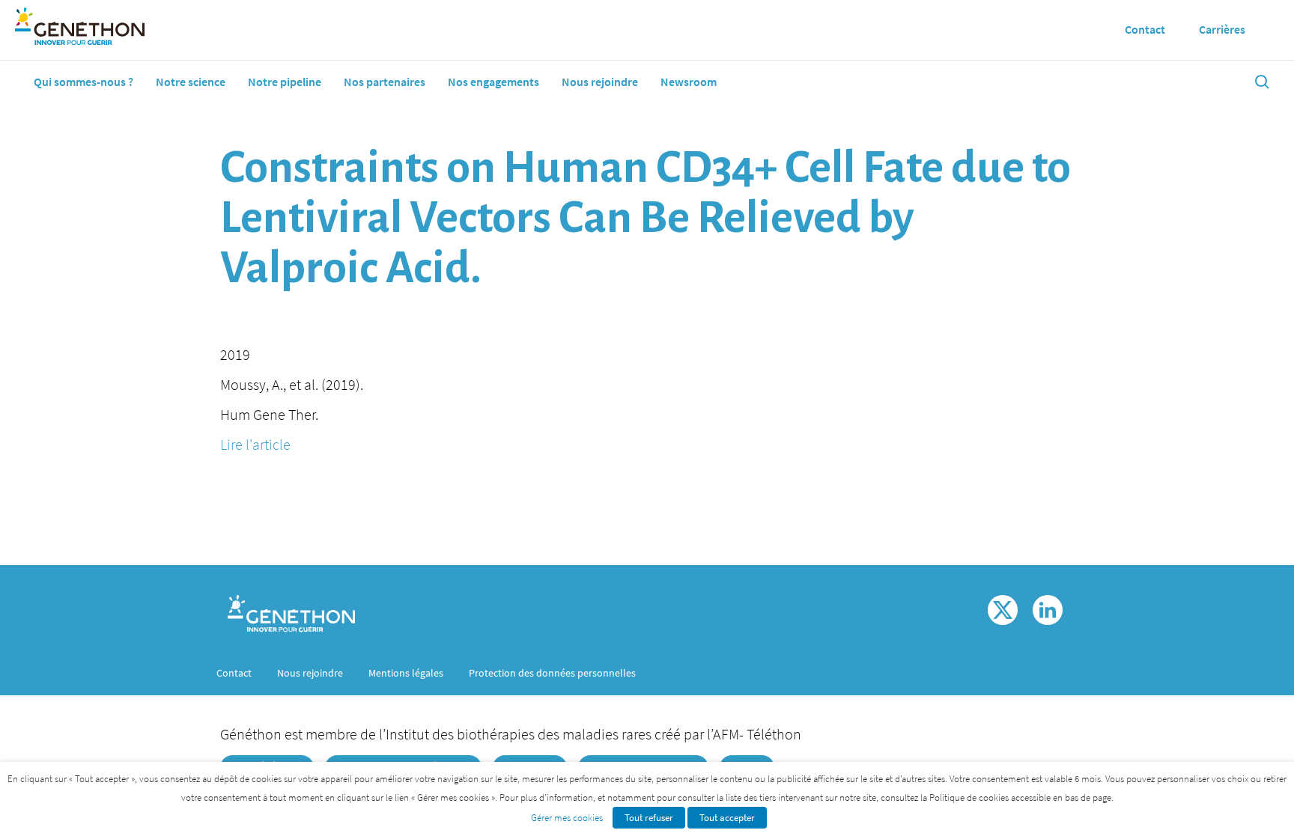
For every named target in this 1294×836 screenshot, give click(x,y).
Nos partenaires (384, 81)
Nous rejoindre (600, 81)
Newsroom (688, 81)
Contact (234, 673)
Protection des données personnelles (552, 673)
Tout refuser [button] (649, 817)
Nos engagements (493, 81)
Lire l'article (255, 444)
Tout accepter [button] (727, 817)
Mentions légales (405, 673)
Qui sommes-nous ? (83, 81)
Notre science (190, 81)
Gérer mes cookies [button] (567, 817)
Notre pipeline (284, 81)
